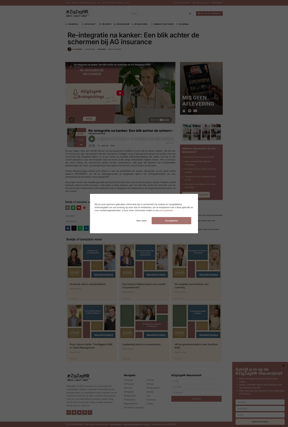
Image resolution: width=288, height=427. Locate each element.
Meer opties (141, 221)
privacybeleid (166, 210)
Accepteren (171, 220)
